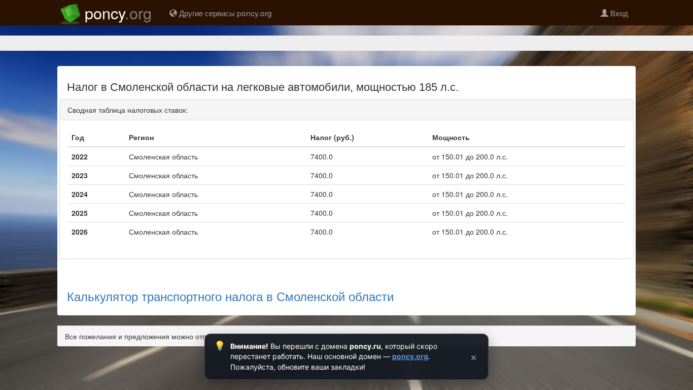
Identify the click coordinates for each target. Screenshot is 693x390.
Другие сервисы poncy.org (224, 12)
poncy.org (410, 356)
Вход (618, 12)
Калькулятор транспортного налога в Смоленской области (230, 296)
